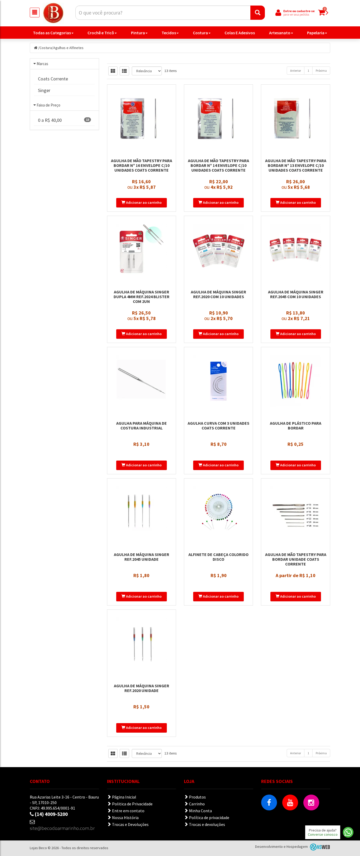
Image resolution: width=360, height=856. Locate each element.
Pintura (138, 32)
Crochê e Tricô (100, 32)
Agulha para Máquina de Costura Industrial (141, 425)
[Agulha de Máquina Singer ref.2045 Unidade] (141, 511)
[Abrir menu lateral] (35, 12)
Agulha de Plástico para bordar (295, 425)
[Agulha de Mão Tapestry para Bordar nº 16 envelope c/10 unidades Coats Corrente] (141, 118)
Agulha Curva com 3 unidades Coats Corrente (218, 425)
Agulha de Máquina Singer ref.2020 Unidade (141, 688)
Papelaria (315, 32)
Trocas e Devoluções (130, 824)
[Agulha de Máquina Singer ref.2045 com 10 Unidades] (295, 249)
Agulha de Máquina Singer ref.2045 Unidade (141, 557)
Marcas (42, 63)
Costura (200, 32)
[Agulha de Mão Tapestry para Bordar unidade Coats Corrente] (295, 511)
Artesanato (279, 32)
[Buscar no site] (257, 13)
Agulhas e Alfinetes (68, 47)
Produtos (197, 797)
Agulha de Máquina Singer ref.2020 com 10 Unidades (218, 294)
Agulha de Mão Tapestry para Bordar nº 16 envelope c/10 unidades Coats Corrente (141, 165)
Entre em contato (127, 810)
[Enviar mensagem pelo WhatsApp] (348, 832)
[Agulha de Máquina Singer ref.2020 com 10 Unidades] (218, 249)
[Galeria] (113, 70)
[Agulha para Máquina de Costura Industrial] (141, 380)
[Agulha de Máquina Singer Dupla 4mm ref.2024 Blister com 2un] (141, 249)
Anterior (295, 70)
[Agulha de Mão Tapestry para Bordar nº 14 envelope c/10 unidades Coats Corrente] (218, 118)
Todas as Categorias (52, 32)
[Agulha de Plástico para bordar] (295, 380)
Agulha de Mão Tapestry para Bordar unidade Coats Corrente (295, 559)
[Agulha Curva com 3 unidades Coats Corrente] (218, 380)
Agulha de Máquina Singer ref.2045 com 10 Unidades (295, 294)
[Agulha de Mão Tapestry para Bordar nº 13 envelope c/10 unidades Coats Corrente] (295, 118)
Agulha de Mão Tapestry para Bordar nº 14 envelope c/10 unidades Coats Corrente (218, 165)
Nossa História (125, 817)
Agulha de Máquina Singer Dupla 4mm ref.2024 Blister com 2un (141, 296)
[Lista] (124, 70)
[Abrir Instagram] (311, 802)
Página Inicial (123, 797)
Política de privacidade (208, 817)
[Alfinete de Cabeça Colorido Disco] (218, 511)
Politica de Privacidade (132, 803)
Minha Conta (200, 810)
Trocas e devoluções (206, 824)
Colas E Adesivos (240, 32)
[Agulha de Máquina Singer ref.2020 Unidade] (141, 643)
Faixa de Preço (48, 105)
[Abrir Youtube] (290, 802)
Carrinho (196, 803)
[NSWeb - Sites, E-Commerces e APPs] (319, 846)
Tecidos (169, 32)
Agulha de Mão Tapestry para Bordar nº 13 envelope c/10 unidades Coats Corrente (295, 165)
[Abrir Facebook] (269, 802)
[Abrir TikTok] (269, 823)
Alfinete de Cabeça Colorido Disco (218, 557)
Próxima (321, 70)
